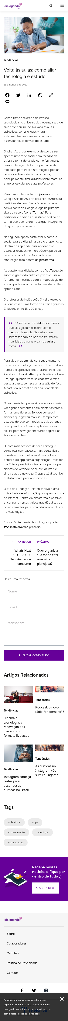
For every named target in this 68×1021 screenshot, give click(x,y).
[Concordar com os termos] (62, 999)
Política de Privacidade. (28, 1013)
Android (35, 478)
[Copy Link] (51, 95)
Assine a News (45, 888)
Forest (8, 370)
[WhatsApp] (40, 95)
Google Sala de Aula (17, 199)
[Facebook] (7, 95)
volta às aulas (15, 842)
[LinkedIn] (29, 95)
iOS (46, 478)
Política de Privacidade (22, 963)
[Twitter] (18, 95)
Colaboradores (16, 943)
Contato (12, 973)
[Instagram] (46, 991)
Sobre (11, 934)
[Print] (7, 101)
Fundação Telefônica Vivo (33, 489)
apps (35, 822)
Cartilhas (13, 953)
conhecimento (16, 832)
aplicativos (14, 822)
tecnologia (42, 832)
